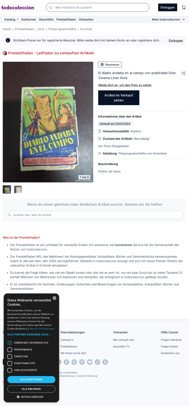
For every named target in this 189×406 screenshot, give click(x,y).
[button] (31, 334)
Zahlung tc (67, 339)
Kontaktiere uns (170, 353)
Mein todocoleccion (166, 19)
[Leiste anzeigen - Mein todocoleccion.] (183, 19)
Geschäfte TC (121, 346)
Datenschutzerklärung (60, 375)
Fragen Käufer (169, 346)
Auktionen (28, 19)
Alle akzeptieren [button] (31, 379)
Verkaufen (86, 19)
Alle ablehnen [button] (31, 388)
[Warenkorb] (184, 7)
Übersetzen (112, 64)
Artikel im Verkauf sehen (118, 97)
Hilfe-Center (169, 332)
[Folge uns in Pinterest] (82, 362)
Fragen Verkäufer (171, 339)
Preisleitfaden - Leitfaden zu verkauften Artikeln (51, 53)
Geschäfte (46, 19)
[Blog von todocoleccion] (105, 362)
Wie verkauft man (123, 339)
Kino (41, 29)
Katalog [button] (10, 19)
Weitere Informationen (42, 328)
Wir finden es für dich (73, 353)
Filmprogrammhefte (62, 29)
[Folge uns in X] (74, 362)
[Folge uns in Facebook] (66, 362)
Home (7, 29)
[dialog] (31, 347)
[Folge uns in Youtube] (89, 362)
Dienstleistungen (73, 332)
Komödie (86, 29)
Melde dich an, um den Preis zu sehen (125, 85)
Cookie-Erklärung (86, 375)
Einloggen (176, 40)
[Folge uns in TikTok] (97, 362)
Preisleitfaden (66, 19)
